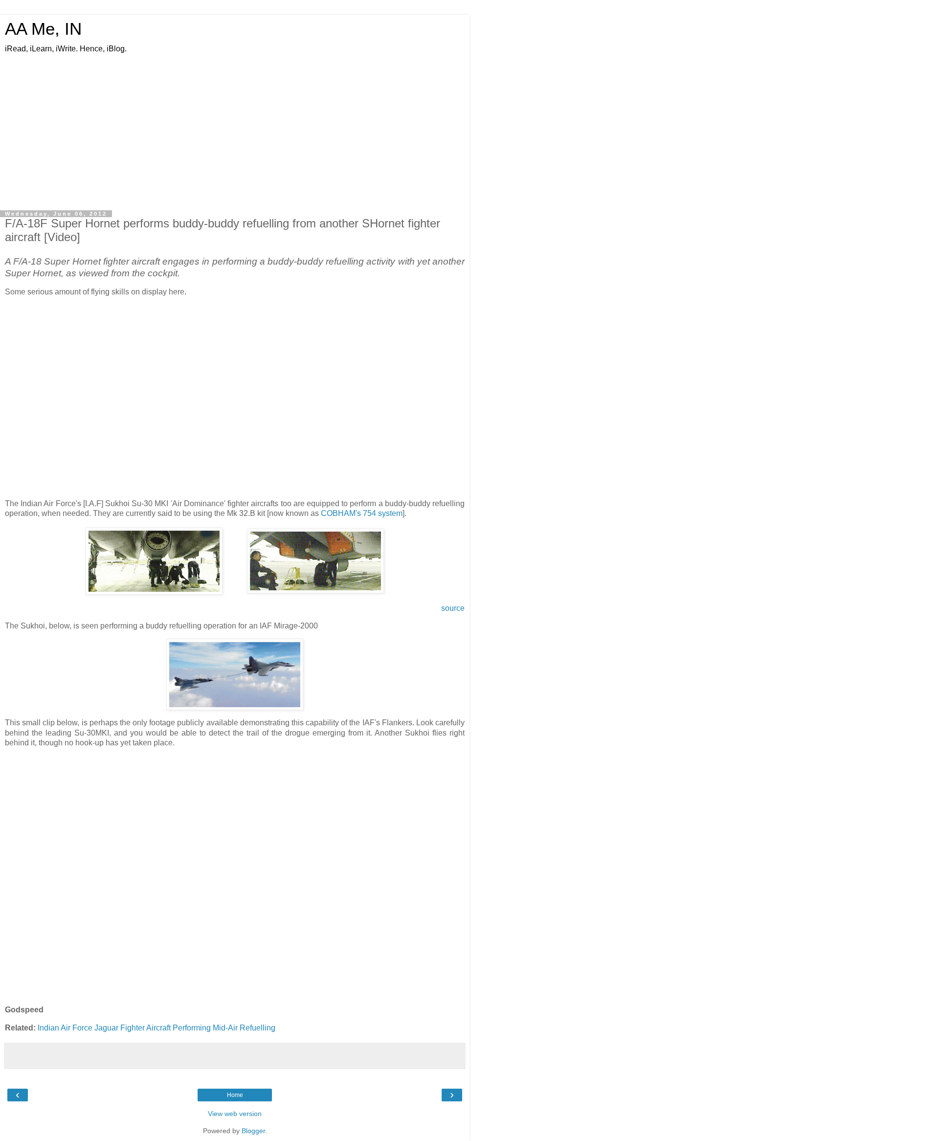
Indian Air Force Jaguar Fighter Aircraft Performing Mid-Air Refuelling (156, 1028)
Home (235, 1095)
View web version (235, 1114)
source (453, 608)
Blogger (253, 1131)
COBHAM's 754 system (361, 513)
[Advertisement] (235, 132)
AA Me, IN (43, 29)
